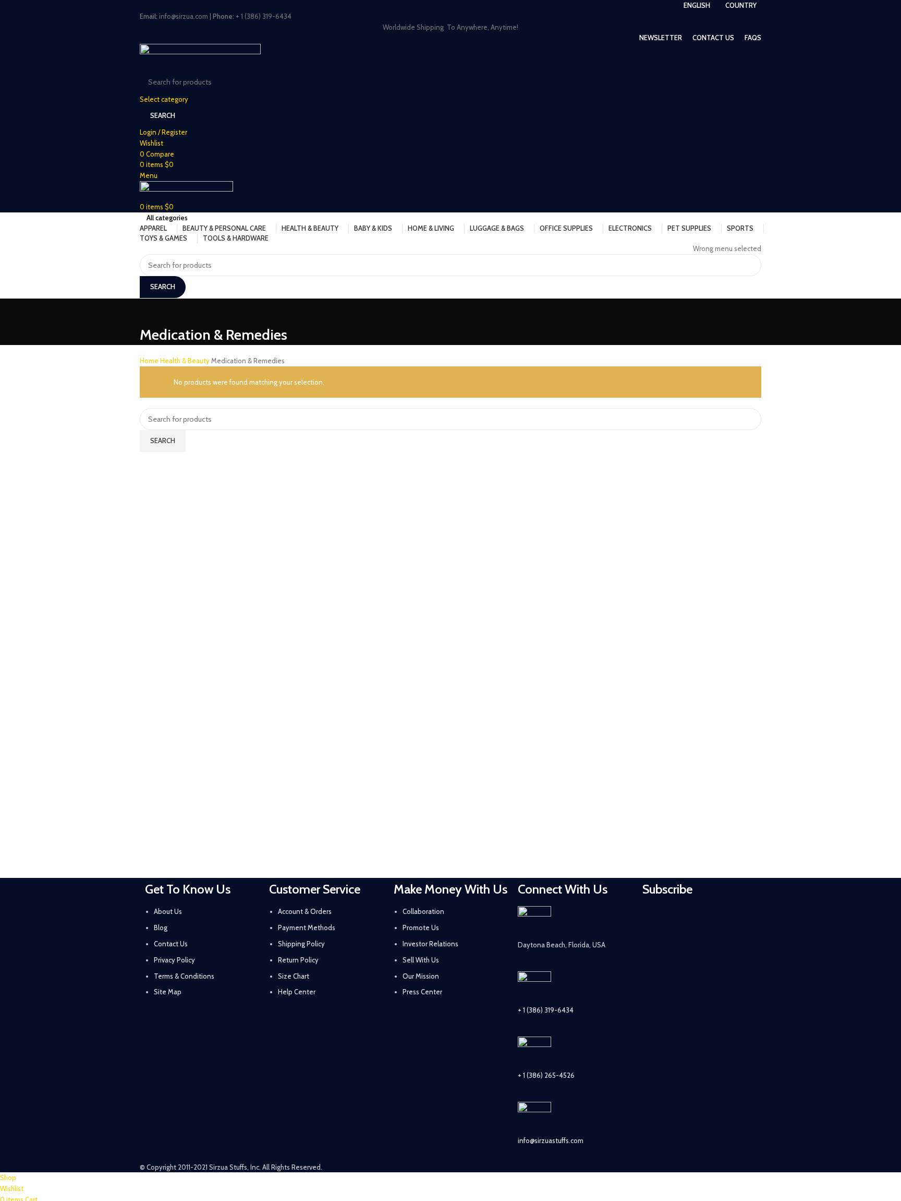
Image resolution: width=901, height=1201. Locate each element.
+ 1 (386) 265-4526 (546, 1075)
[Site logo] (200, 56)
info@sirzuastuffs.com (550, 1140)
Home (150, 360)
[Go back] (153, 312)
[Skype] (711, 948)
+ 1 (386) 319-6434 (546, 1010)
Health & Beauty (185, 360)
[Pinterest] (738, 919)
